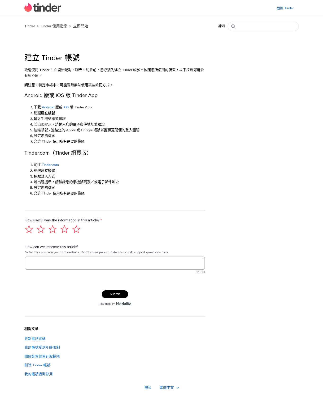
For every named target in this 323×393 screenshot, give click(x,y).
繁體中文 (167, 387)
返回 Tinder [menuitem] (285, 8)
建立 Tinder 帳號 (52, 58)
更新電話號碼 (35, 339)
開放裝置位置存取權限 (42, 356)
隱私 (148, 387)
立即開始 (80, 26)
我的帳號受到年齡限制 (42, 347)
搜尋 (221, 26)
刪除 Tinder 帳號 (37, 365)
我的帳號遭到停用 (38, 374)
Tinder (29, 26)
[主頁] (42, 11)
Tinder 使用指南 (54, 26)
